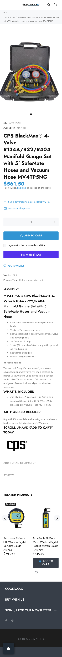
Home (4, 12)
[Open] (8, 648)
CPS (15, 275)
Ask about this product (20, 209)
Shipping (21, 188)
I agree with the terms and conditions (27, 245)
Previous (5, 518)
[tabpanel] (31, 70)
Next (57, 518)
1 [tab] (31, 114)
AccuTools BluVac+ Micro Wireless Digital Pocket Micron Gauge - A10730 (45, 544)
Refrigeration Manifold (31, 280)
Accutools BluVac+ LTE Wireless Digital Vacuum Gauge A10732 (14, 544)
